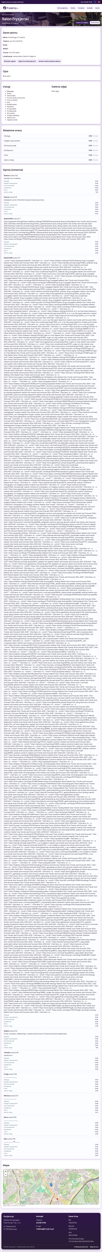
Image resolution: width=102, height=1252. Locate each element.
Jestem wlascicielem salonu (49, 61)
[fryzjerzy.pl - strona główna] (10, 8)
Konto (97, 8)
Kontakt (89, 8)
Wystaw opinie (10, 61)
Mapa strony (94, 1247)
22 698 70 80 (41, 1223)
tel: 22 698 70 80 (86, 2)
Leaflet (86, 1204)
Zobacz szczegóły (82, 22)
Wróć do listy (95, 22)
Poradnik (81, 8)
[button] (51, 1185)
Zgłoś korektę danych (27, 61)
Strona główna (63, 8)
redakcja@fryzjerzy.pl (45, 1229)
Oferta (73, 8)
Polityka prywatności (81, 1247)
